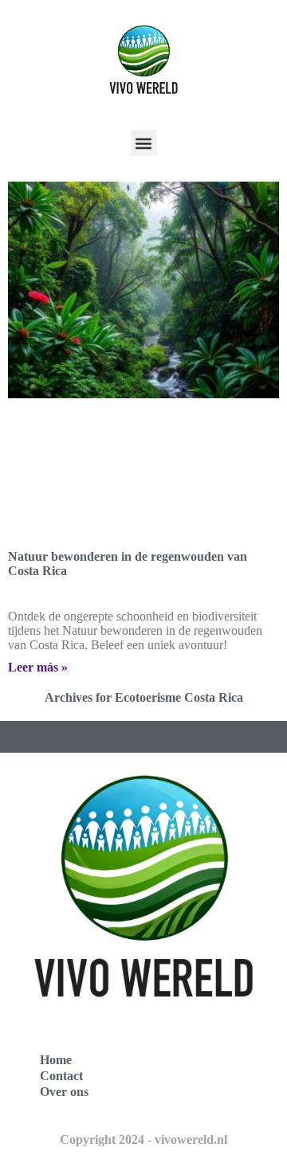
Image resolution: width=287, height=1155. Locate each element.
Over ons (64, 1091)
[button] (144, 143)
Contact (61, 1076)
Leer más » (38, 667)
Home (56, 1060)
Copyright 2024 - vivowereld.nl (143, 1139)
